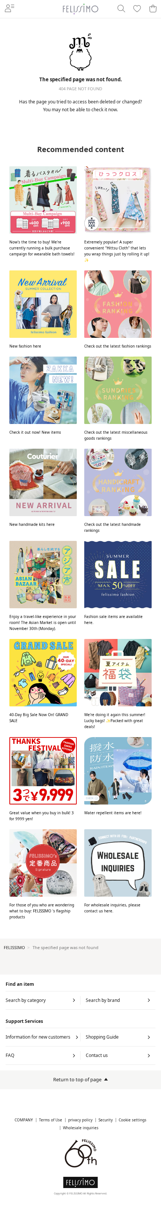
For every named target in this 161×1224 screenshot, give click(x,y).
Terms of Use (50, 1120)
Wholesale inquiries (80, 1128)
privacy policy (80, 1120)
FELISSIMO (14, 947)
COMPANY (24, 1120)
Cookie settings (132, 1120)
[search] (121, 9)
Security (105, 1120)
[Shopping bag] (153, 9)
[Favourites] (137, 9)
